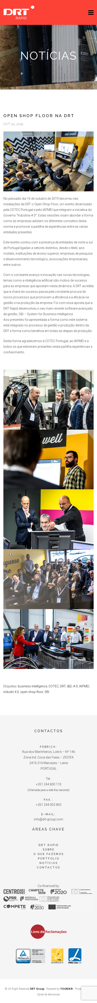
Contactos (48, 867)
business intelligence (32, 686)
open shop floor (31, 692)
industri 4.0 (11, 692)
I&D (69, 686)
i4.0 (75, 686)
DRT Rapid (49, 845)
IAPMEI (84, 686)
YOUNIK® (66, 988)
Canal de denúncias (48, 994)
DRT (63, 686)
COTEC (53, 686)
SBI (46, 692)
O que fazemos (48, 854)
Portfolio (48, 858)
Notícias (48, 863)
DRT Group (37, 988)
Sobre (49, 849)
